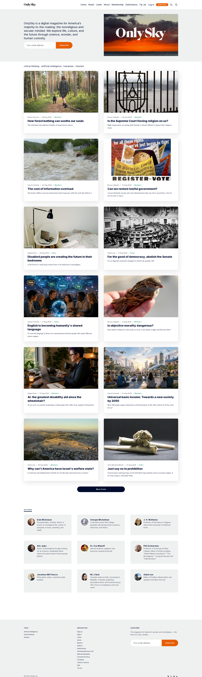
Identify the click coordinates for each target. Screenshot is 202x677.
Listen (99, 5)
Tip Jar (142, 5)
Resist (91, 5)
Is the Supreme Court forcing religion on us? (138, 121)
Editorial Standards (83, 654)
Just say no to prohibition (125, 468)
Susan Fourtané (33, 185)
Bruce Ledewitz (113, 117)
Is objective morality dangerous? (130, 325)
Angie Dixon (32, 253)
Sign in (79, 634)
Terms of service (83, 662)
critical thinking (31, 66)
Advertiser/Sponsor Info (85, 651)
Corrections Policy (83, 657)
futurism (80, 66)
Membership (118, 5)
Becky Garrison (33, 117)
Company (80, 660)
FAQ (78, 665)
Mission (80, 643)
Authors (28, 510)
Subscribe (162, 5)
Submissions (131, 5)
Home (83, 5)
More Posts (101, 489)
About (107, 5)
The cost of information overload (50, 189)
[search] (176, 5)
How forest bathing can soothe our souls (56, 121)
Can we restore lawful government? (132, 189)
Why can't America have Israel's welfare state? (61, 468)
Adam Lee (111, 253)
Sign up (79, 632)
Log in (151, 5)
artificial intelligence (51, 66)
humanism (68, 66)
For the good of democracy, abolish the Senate (140, 256)
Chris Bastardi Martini (116, 465)
